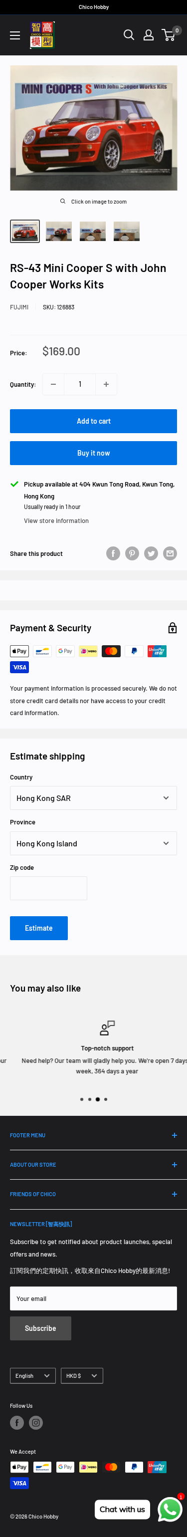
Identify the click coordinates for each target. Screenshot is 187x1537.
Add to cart (94, 421)
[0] (169, 35)
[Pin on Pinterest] (132, 553)
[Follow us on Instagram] (36, 1423)
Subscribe (40, 1328)
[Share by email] (170, 553)
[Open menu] (15, 35)
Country (21, 777)
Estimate (39, 928)
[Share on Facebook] (113, 553)
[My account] (149, 34)
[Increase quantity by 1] (106, 384)
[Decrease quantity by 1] (53, 384)
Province (22, 822)
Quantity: (23, 384)
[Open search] (129, 34)
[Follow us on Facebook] (17, 1423)
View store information (56, 520)
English (24, 1375)
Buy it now (93, 453)
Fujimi (19, 306)
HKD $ (73, 1375)
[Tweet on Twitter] (151, 553)
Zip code (22, 867)
